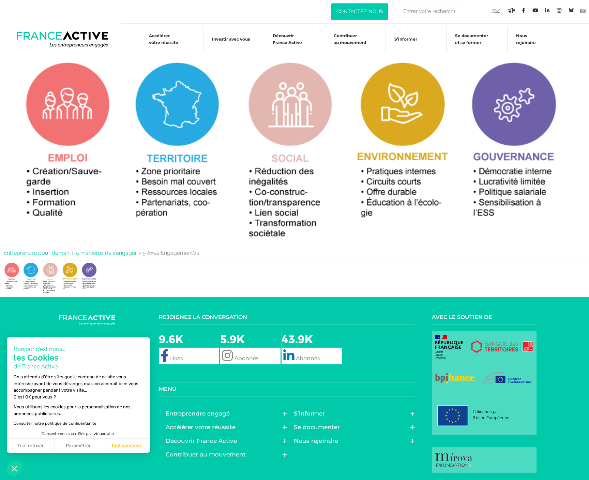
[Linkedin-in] (547, 10)
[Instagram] (559, 10)
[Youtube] (496, 10)
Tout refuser (30, 446)
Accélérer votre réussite (163, 39)
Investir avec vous (231, 39)
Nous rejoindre (526, 39)
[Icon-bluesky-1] (571, 10)
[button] (14, 468)
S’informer (405, 39)
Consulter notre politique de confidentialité (55, 423)
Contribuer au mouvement (350, 39)
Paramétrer (78, 446)
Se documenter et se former (471, 39)
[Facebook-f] (511, 10)
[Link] (583, 10)
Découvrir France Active (287, 39)
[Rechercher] (473, 11)
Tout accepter (126, 446)
